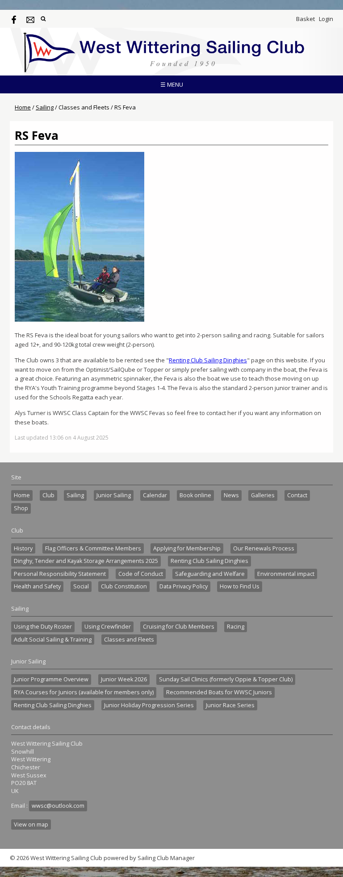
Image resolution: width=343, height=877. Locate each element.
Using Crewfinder (107, 626)
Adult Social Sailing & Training (53, 639)
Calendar (155, 495)
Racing (235, 626)
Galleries (263, 495)
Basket (305, 19)
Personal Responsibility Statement (60, 574)
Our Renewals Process (263, 548)
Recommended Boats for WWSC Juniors (219, 692)
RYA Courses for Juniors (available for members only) (84, 692)
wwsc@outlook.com (58, 806)
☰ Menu (171, 84)
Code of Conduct (140, 574)
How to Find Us (239, 586)
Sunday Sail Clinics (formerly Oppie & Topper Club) (226, 679)
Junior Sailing (113, 495)
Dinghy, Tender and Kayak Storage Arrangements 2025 (86, 561)
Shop (21, 508)
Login (326, 19)
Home (23, 107)
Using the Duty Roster (43, 626)
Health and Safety (37, 586)
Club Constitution (124, 586)
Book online (195, 495)
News (231, 495)
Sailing (45, 107)
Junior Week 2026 (124, 679)
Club (48, 495)
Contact (297, 495)
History (23, 548)
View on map (31, 824)
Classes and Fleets (129, 639)
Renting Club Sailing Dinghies (208, 360)
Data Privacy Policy (183, 586)
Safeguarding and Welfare (210, 574)
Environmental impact (285, 574)
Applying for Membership (187, 548)
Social (81, 586)
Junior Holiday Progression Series (149, 705)
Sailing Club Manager (166, 858)
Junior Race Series (230, 705)
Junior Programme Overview (51, 679)
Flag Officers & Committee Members (93, 548)
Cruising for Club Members (178, 626)
